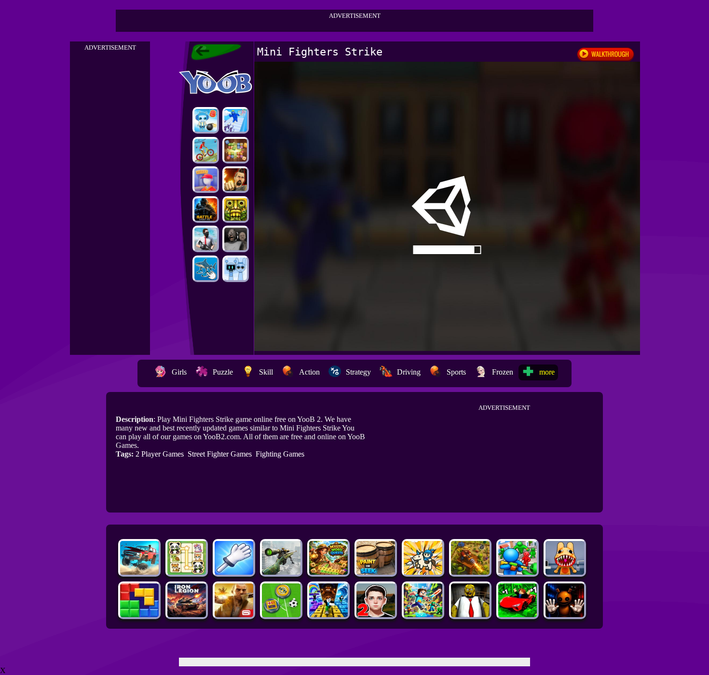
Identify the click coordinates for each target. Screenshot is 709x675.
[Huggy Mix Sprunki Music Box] (235, 269)
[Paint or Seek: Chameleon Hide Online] (375, 572)
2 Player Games (160, 454)
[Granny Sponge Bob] (470, 614)
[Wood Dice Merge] (235, 150)
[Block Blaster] (139, 614)
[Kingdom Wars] (423, 572)
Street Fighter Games (220, 454)
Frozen (502, 372)
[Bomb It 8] (205, 120)
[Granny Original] (235, 239)
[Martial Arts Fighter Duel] (235, 179)
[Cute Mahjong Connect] (186, 572)
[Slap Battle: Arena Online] (234, 572)
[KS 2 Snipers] (281, 572)
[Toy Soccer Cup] (281, 614)
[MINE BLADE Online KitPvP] (423, 614)
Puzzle (223, 372)
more (547, 372)
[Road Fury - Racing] (139, 572)
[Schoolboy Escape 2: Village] (375, 614)
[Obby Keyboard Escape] (328, 614)
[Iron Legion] (186, 614)
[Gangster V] (234, 614)
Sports (456, 372)
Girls (179, 372)
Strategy (358, 372)
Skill (266, 372)
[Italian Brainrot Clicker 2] (205, 269)
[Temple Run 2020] (235, 209)
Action (309, 372)
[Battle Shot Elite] (205, 209)
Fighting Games (280, 454)
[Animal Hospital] (564, 572)
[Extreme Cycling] (205, 150)
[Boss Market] (205, 179)
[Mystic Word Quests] (328, 572)
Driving (409, 372)
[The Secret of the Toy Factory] (564, 614)
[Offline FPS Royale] (205, 239)
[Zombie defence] (517, 572)
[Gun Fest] (235, 120)
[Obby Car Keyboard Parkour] (517, 614)
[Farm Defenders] (470, 572)
